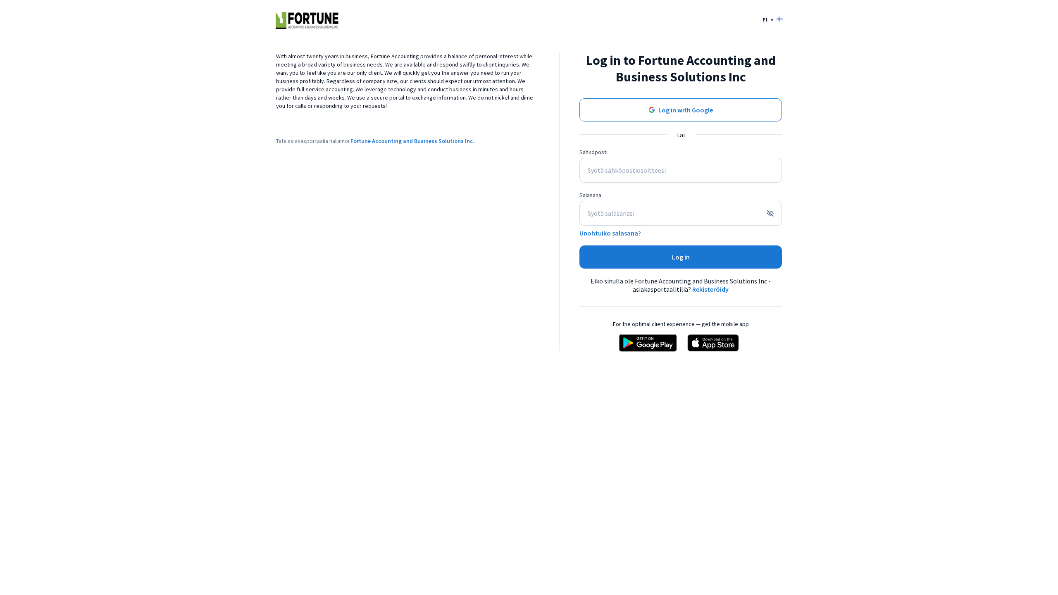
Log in (681, 257)
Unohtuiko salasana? (610, 233)
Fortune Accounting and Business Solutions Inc (411, 141)
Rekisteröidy (710, 289)
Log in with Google (685, 110)
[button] (773, 19)
